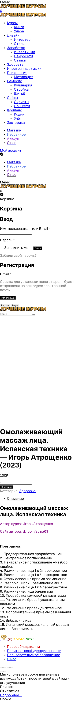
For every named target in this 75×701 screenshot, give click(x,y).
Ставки (20, 60)
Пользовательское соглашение (33, 655)
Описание (15, 498)
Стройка (21, 89)
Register (5, 305)
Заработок (16, 48)
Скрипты (21, 102)
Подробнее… (11, 695)
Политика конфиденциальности (34, 651)
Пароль (7, 240)
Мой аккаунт (10, 150)
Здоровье (15, 64)
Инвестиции (24, 52)
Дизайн (13, 35)
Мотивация (23, 77)
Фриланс (14, 110)
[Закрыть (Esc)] (1, 667)
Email (5, 274)
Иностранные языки (24, 68)
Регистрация (7, 298)
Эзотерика (16, 123)
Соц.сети (22, 106)
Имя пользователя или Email (25, 229)
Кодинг (20, 114)
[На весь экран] (8, 667)
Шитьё (19, 93)
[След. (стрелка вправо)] (4, 671)
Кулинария (23, 85)
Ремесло (14, 81)
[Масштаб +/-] (11, 667)
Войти (38, 248)
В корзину (6, 487)
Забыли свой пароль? (18, 255)
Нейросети (23, 56)
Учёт (18, 118)
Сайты (12, 98)
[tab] (41, 498)
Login (15, 305)
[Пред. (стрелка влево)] (1, 671)
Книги (19, 27)
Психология (17, 73)
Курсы (12, 23)
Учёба (19, 31)
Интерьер (22, 39)
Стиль (19, 44)
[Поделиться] (4, 667)
